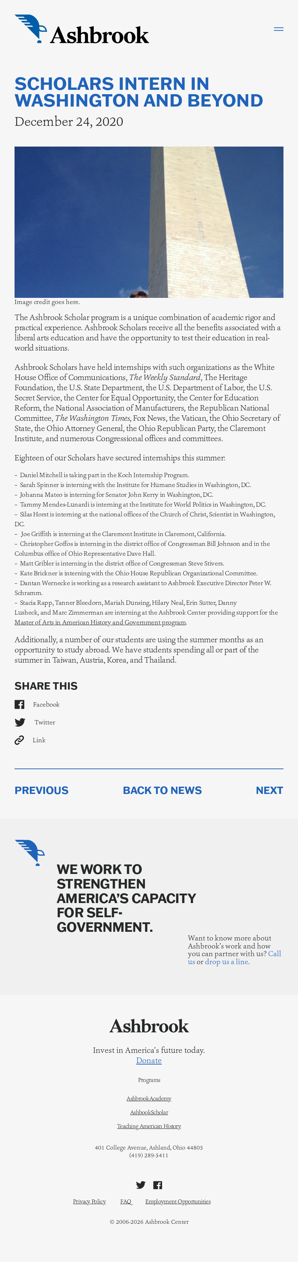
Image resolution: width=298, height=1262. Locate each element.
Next (269, 790)
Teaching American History (149, 1126)
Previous (42, 790)
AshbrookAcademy (148, 1098)
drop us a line (226, 961)
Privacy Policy (89, 1201)
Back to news (162, 790)
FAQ (125, 1201)
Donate (149, 1060)
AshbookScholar (149, 1112)
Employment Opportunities (177, 1201)
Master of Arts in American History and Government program (100, 622)
